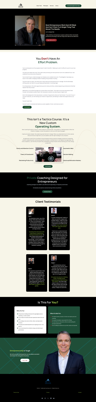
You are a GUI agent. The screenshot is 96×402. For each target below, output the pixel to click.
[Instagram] (45, 398)
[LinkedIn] (50, 398)
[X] (48, 398)
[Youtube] (53, 398)
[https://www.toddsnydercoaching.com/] (20, 6)
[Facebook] (42, 398)
